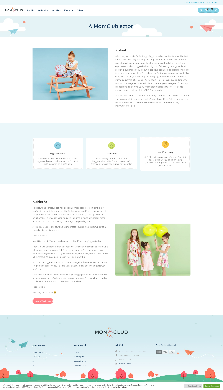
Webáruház (43, 10)
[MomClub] (14, 10)
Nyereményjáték (80, 365)
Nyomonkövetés (80, 361)
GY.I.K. (35, 365)
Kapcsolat (69, 10)
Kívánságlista (79, 357)
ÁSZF (34, 361)
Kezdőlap (31, 10)
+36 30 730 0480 (211, 2)
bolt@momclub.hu (197, 2)
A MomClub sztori (39, 352)
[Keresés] (215, 10)
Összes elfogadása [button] (212, 386)
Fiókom (80, 10)
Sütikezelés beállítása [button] (193, 386)
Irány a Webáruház (43, 301)
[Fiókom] (200, 10)
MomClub (56, 10)
